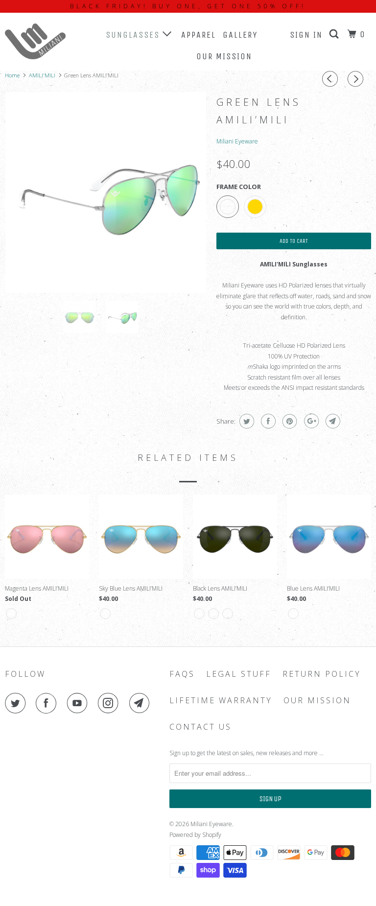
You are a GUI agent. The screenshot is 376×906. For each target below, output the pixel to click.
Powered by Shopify (195, 835)
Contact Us (200, 727)
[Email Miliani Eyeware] (141, 703)
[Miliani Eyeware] (35, 41)
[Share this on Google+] (310, 421)
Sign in (306, 34)
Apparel (198, 34)
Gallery (240, 34)
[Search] (335, 34)
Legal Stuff (238, 674)
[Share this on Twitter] (245, 421)
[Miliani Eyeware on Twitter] (17, 703)
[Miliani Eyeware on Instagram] (110, 703)
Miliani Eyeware (237, 141)
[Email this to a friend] (331, 421)
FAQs (182, 674)
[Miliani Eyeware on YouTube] (79, 703)
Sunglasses (134, 34)
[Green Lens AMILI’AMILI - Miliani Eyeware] (106, 192)
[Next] (357, 79)
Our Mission (224, 56)
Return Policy (321, 674)
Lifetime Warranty (220, 700)
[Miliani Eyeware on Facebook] (48, 703)
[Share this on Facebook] (267, 421)
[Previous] (331, 79)
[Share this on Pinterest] (288, 421)
